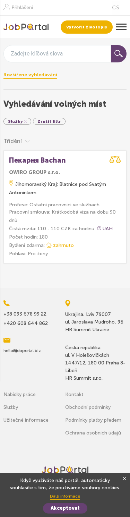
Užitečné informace (26, 420)
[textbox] (37, 53)
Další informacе (65, 496)
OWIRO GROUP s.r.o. (34, 172)
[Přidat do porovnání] (115, 159)
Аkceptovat (65, 508)
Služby (10, 407)
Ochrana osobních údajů (93, 433)
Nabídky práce (19, 394)
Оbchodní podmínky (88, 407)
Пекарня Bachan (37, 160)
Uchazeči (26, 27)
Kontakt (74, 394)
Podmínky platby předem (93, 420)
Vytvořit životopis (86, 27)
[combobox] (57, 53)
